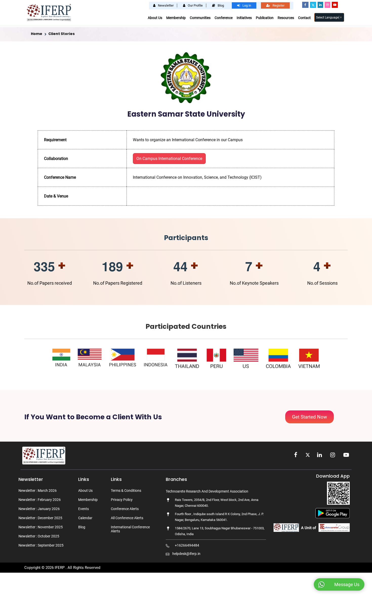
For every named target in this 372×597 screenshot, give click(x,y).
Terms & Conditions (126, 491)
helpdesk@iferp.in (186, 554)
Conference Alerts (125, 509)
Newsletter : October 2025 (38, 536)
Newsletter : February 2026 (39, 500)
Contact (304, 18)
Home (36, 33)
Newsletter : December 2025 (40, 518)
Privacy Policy (122, 500)
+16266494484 (187, 545)
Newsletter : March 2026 (37, 491)
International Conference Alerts (130, 529)
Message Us (346, 584)
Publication (265, 18)
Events (83, 509)
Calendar (85, 518)
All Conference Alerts (127, 518)
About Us (155, 18)
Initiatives (244, 18)
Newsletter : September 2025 (41, 545)
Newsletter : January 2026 (39, 509)
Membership (176, 18)
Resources (286, 18)
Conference (224, 18)
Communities (200, 18)
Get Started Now (309, 417)
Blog (81, 527)
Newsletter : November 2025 (40, 527)
